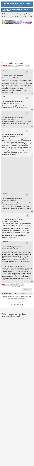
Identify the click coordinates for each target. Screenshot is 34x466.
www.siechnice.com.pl (10, 316)
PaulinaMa (4, 112)
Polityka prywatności (15, 302)
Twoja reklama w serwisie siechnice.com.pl (17, 59)
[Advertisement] (17, 42)
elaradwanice (5, 241)
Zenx (3, 70)
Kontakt (8, 302)
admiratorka (5, 193)
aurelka (3, 96)
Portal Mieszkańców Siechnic (17, 304)
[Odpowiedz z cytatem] (27, 72)
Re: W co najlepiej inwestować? (12, 101)
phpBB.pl (24, 298)
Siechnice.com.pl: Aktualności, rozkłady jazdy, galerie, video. (15, 10)
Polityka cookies (23, 302)
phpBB (14, 296)
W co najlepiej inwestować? (13, 63)
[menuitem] (6, 14)
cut (2, 129)
